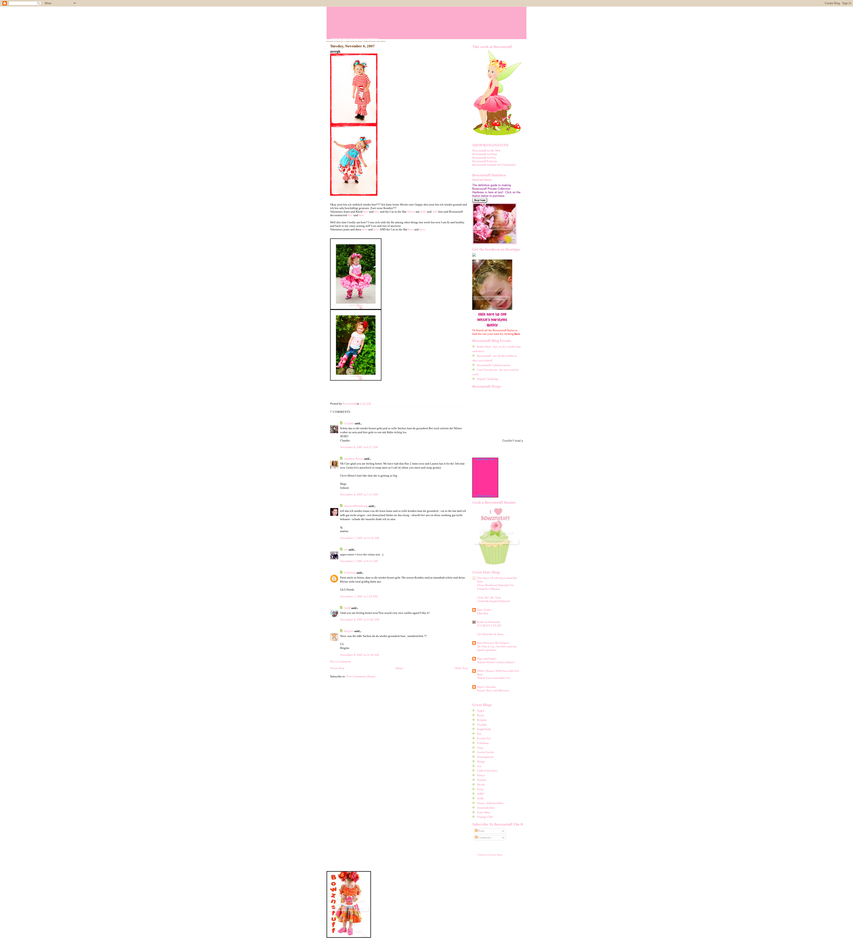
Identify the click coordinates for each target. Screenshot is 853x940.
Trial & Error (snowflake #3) (493, 678)
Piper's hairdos (486, 687)
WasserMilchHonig (356, 506)
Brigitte (349, 631)
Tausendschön (485, 807)
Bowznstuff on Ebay (484, 154)
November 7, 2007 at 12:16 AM (359, 538)
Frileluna (350, 572)
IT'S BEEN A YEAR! (489, 625)
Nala (423, 211)
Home (399, 668)
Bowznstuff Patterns (484, 161)
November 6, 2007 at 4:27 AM (359, 447)
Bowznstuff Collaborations (493, 365)
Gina (480, 747)
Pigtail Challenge (488, 379)
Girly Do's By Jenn (489, 597)
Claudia (349, 423)
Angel (480, 710)
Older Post (461, 668)
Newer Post (337, 668)
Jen (479, 766)
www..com (485, 459)
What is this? (485, 496)
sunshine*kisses (353, 458)
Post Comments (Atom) (361, 676)
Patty (480, 789)
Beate (480, 715)
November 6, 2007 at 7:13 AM (359, 494)
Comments (484, 837)
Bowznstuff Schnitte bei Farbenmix (494, 164)
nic (346, 549)
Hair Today (484, 609)
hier (366, 211)
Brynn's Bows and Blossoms (493, 690)
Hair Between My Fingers (493, 643)
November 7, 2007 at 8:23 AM (359, 561)
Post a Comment (340, 661)
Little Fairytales (487, 770)
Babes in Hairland (488, 622)
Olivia (411, 211)
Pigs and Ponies (486, 658)
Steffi (347, 608)
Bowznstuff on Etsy (484, 157)
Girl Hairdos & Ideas (490, 634)
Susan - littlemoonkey (490, 803)
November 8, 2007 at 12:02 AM (359, 619)
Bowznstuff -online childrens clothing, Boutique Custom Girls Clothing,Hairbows (354, 38)
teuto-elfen (483, 812)
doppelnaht (484, 729)
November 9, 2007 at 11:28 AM (359, 655)
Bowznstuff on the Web (486, 150)
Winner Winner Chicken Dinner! (496, 662)
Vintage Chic (485, 816)
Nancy (481, 775)
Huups (481, 761)
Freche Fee (484, 738)
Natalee (481, 780)
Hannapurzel (485, 756)
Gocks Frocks (485, 752)
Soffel (480, 793)
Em (479, 733)
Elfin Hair (482, 613)
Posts (481, 830)
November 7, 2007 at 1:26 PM (358, 596)
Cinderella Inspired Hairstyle (493, 601)
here (365, 229)
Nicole (481, 784)
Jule (435, 211)
